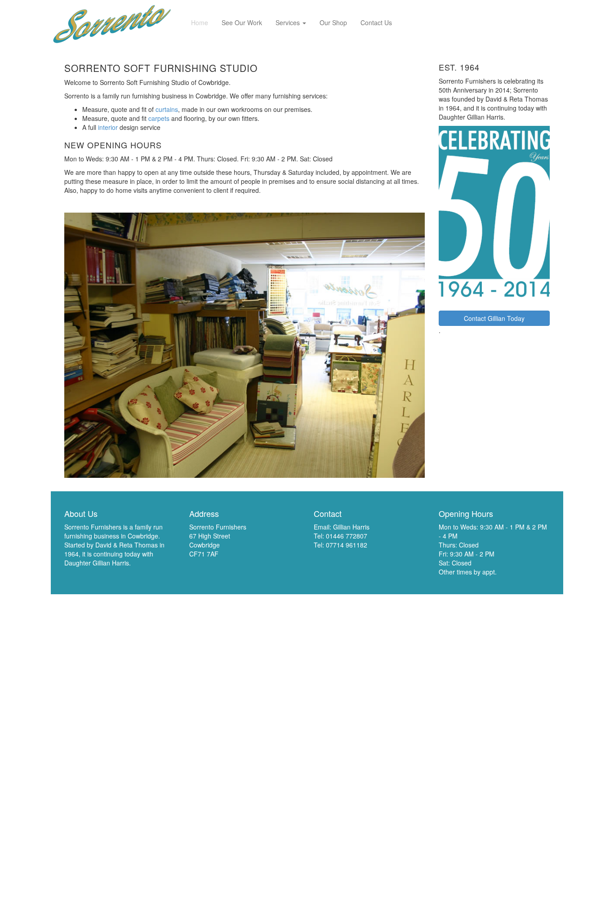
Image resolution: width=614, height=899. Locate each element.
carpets (158, 118)
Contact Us (376, 22)
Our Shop (333, 22)
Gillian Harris (351, 526)
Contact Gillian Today (494, 318)
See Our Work (242, 22)
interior (108, 127)
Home (199, 22)
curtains (167, 109)
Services (289, 22)
